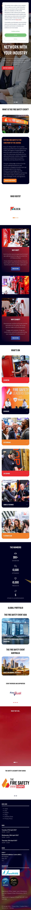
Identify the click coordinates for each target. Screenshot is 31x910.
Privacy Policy (8, 818)
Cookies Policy (23, 906)
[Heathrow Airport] (15, 208)
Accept (15, 35)
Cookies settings (15, 31)
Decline (15, 39)
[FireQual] (15, 693)
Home (6, 808)
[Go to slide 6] (15, 217)
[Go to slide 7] (17, 217)
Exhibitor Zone (8, 816)
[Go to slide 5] (13, 217)
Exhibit (6, 812)
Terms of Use (5, 908)
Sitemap (12, 908)
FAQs (6, 814)
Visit (5, 810)
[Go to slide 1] (15, 762)
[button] (15, 73)
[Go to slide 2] (16, 762)
